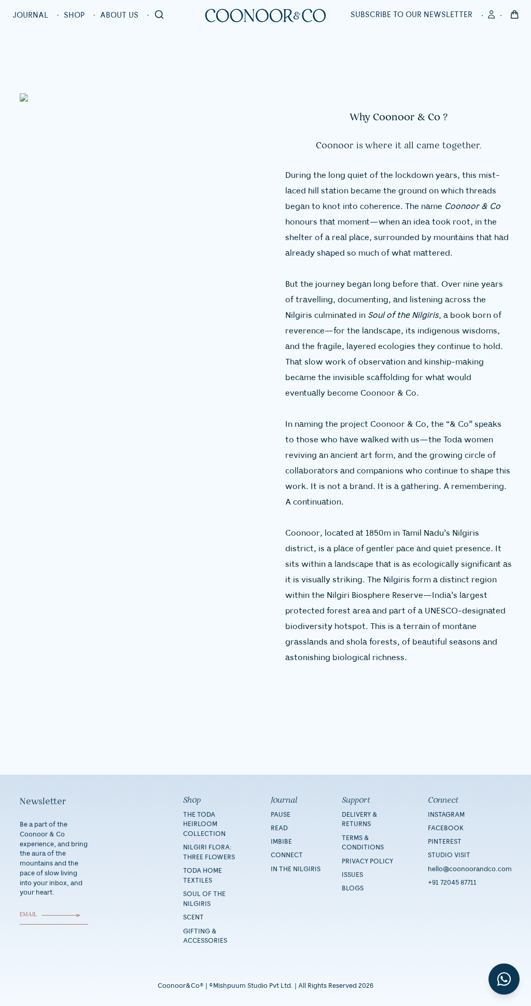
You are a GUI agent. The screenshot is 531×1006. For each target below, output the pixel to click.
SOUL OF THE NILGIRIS (204, 899)
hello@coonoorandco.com (470, 869)
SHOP (74, 15)
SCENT (193, 917)
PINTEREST (445, 842)
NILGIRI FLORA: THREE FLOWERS (209, 852)
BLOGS (353, 888)
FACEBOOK (446, 828)
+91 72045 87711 (452, 882)
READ (279, 828)
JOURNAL (30, 15)
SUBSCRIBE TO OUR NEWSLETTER (411, 15)
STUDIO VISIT (449, 855)
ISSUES (352, 875)
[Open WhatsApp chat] (504, 979)
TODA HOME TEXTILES (202, 876)
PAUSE (280, 815)
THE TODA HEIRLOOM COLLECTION (204, 824)
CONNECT (287, 855)
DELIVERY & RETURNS (360, 820)
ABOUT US (119, 15)
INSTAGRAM (446, 815)
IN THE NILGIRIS (295, 869)
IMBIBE (281, 842)
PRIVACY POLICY (367, 861)
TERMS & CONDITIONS (363, 843)
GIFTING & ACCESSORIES (205, 936)
